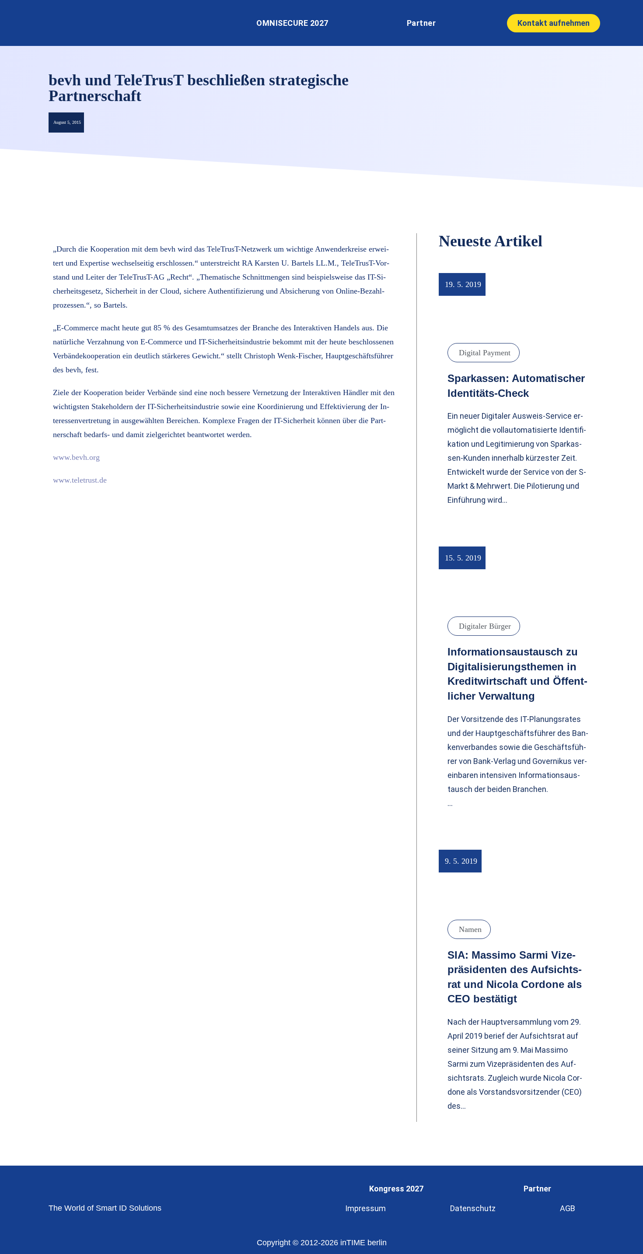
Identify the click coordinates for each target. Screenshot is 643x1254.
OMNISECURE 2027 (292, 23)
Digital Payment (484, 352)
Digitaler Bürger (485, 626)
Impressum (365, 1208)
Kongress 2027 (396, 1188)
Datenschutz (473, 1208)
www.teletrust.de (80, 480)
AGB (567, 1208)
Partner (421, 23)
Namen (470, 929)
